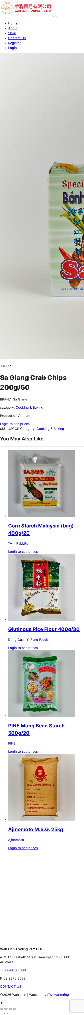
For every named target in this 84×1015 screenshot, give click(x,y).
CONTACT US (10, 986)
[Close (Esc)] (14, 1008)
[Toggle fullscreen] (6, 1008)
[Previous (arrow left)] (1, 1013)
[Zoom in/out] (1, 1008)
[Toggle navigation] (54, 16)
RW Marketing (58, 995)
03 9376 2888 (15, 970)
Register (14, 43)
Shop (12, 33)
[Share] (10, 1008)
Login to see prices (15, 424)
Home (12, 23)
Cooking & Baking (29, 407)
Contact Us (17, 38)
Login (12, 48)
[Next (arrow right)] (6, 1013)
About (13, 28)
